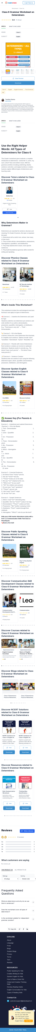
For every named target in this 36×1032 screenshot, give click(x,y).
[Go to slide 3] (5, 665)
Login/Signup (28, 3)
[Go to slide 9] (15, 665)
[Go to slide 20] (34, 665)
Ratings (5, 876)
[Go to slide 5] (8, 665)
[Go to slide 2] (3, 665)
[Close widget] (34, 1011)
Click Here (28, 1021)
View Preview (19, 78)
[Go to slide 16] (27, 665)
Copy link (13, 929)
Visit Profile (8, 101)
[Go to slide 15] (25, 665)
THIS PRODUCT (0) (7, 869)
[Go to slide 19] (32, 665)
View (10, 747)
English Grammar (18, 89)
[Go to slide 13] (22, 665)
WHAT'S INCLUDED (15, 26)
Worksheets (15, 8)
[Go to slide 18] (30, 665)
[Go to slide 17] (29, 665)
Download (18, 83)
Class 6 (4, 89)
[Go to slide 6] (10, 665)
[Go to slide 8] (13, 665)
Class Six (21, 8)
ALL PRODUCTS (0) (20, 870)
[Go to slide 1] (1, 665)
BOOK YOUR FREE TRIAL (18, 1030)
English (10, 89)
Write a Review (28, 831)
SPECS (3, 26)
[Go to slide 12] (20, 665)
